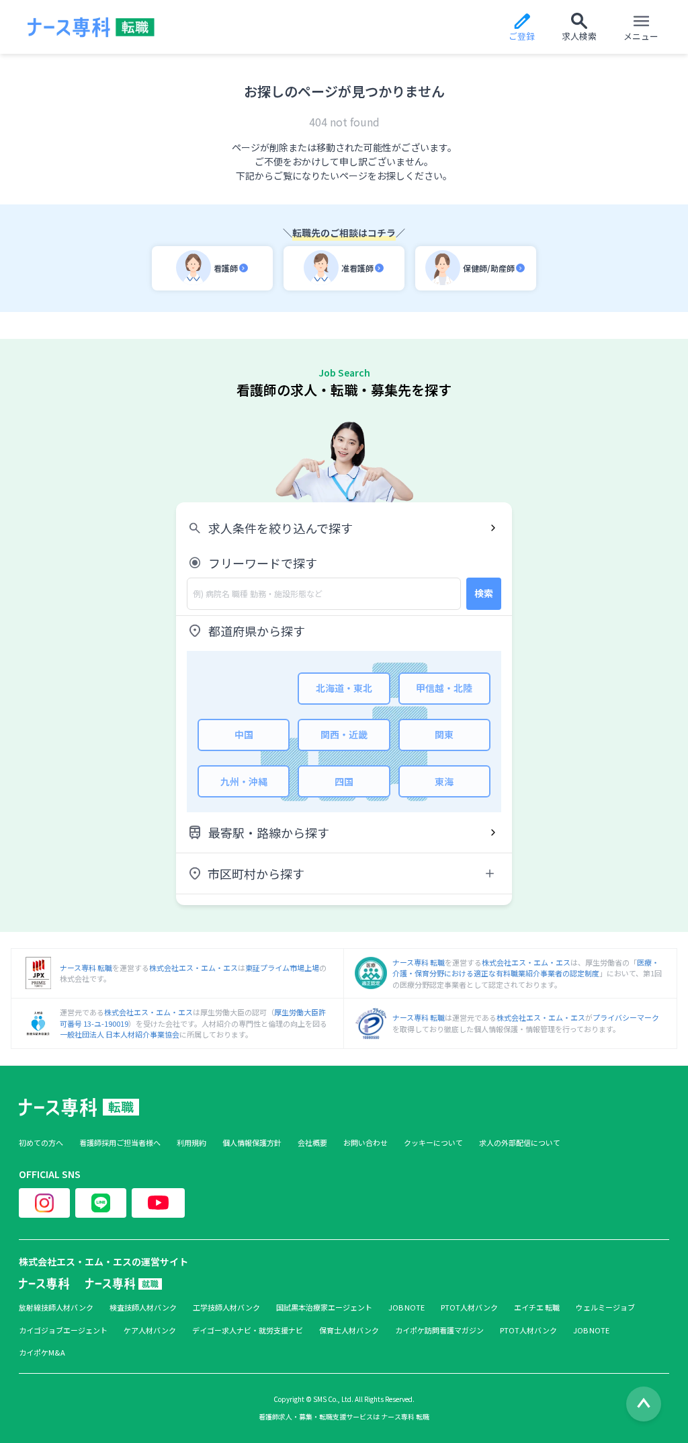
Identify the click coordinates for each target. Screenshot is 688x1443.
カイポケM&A (42, 1352)
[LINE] (100, 1203)
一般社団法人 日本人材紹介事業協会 (119, 1034)
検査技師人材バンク (143, 1307)
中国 (243, 734)
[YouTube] (158, 1203)
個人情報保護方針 (252, 1142)
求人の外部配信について (519, 1142)
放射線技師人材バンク (56, 1307)
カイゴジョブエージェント (63, 1330)
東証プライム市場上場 (282, 967)
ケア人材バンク (150, 1330)
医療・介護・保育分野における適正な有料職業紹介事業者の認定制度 (525, 968)
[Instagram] (44, 1203)
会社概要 (312, 1142)
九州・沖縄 (243, 781)
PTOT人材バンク (469, 1307)
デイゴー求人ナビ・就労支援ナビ (247, 1330)
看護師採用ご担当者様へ (120, 1142)
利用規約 (191, 1142)
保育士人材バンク (349, 1330)
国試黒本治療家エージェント (324, 1307)
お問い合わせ (365, 1142)
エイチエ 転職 (537, 1307)
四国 (344, 781)
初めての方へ (41, 1142)
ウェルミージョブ (605, 1307)
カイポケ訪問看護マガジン (439, 1330)
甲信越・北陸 (444, 688)
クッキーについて (433, 1142)
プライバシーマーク (626, 1017)
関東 (444, 734)
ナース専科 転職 (86, 967)
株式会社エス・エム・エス (193, 967)
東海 (444, 781)
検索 (483, 593)
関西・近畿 (344, 734)
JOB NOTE (406, 1307)
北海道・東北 (344, 688)
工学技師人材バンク (226, 1307)
